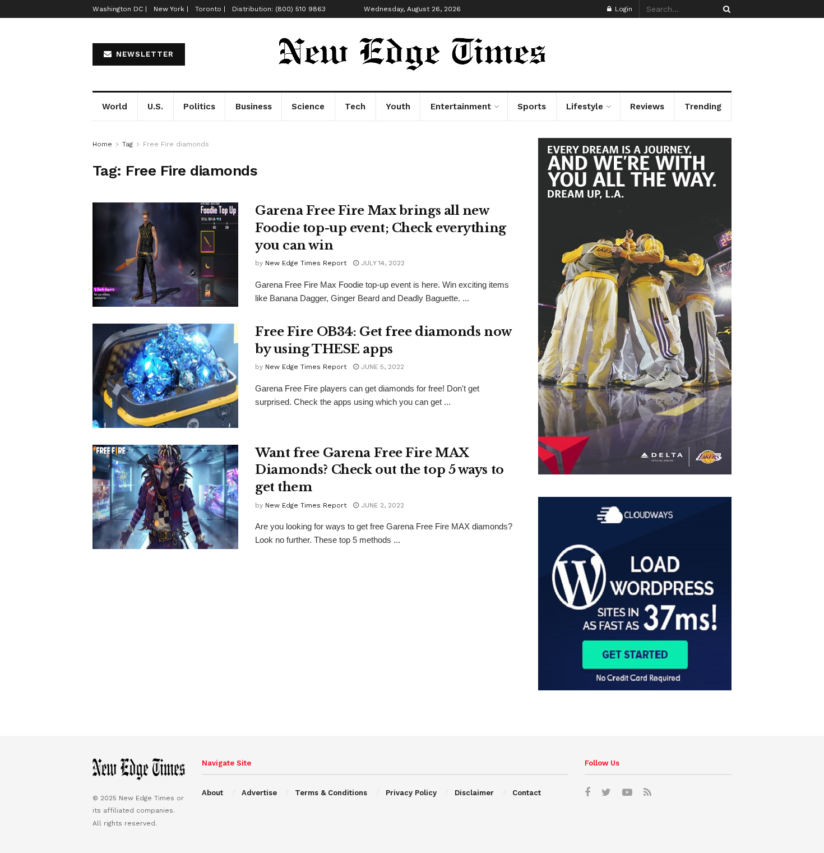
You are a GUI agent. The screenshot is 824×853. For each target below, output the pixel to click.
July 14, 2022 (382, 263)
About (212, 793)
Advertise (259, 793)
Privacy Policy (411, 793)
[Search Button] (724, 9)
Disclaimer (474, 793)
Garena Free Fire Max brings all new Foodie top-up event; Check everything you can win (380, 228)
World (114, 107)
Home (102, 144)
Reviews (647, 107)
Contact (526, 793)
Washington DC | (119, 9)
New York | (171, 9)
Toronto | (210, 9)
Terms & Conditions (331, 793)
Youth (398, 107)
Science (308, 107)
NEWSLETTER (143, 54)
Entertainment (460, 107)
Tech (355, 107)
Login (622, 9)
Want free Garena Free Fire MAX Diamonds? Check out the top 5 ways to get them (379, 470)
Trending (702, 107)
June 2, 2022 (381, 505)
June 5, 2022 (381, 367)
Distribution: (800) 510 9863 (279, 9)
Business (253, 107)
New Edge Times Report (305, 263)
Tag (127, 144)
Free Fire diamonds (176, 144)
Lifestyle (584, 107)
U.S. (155, 107)
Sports (531, 107)
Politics (199, 107)
